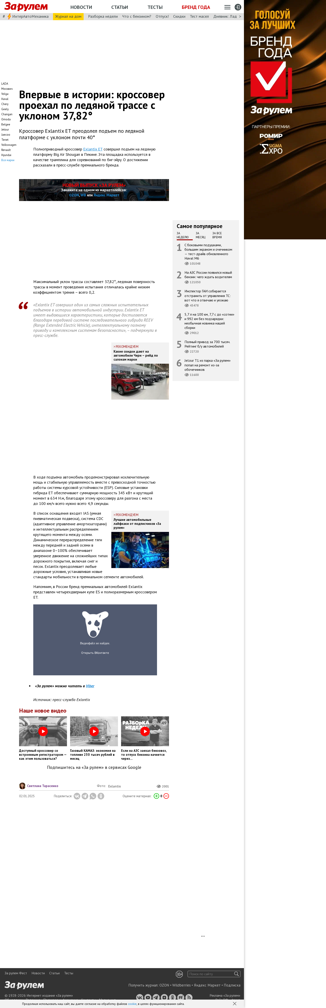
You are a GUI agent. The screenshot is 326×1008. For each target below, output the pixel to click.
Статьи (119, 7)
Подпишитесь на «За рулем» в (94, 767)
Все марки (7, 160)
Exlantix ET (92, 149)
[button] (235, 1004)
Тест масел (199, 16)
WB (83, 195)
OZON (74, 195)
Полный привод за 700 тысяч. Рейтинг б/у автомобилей (207, 344)
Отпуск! (162, 16)
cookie (132, 1004)
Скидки (179, 16)
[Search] (236, 974)
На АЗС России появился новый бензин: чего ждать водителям (208, 274)
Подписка (232, 985)
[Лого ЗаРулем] (25, 6)
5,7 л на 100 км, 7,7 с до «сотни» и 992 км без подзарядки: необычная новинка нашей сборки (209, 321)
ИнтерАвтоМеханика (30, 16)
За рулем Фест (16, 973)
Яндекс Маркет (106, 195)
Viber (90, 685)
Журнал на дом (68, 16)
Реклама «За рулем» (225, 995)
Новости (81, 7)
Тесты (155, 7)
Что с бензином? (136, 16)
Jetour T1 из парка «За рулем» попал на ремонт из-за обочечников (208, 364)
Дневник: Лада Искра (231, 16)
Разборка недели (103, 16)
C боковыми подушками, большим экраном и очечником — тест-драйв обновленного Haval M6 (208, 251)
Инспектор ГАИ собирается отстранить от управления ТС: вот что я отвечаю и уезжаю (208, 295)
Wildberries (181, 985)
